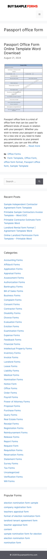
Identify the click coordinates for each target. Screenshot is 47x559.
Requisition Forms (13, 450)
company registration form (17, 507)
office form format (13, 162)
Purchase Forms (12, 410)
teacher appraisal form (16, 525)
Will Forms (9, 481)
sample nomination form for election (23, 533)
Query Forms (10, 415)
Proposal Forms (12, 406)
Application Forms (13, 269)
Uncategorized (11, 472)
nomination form (12, 542)
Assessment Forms (14, 278)
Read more (34, 146)
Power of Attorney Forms (17, 401)
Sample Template (19, 166)
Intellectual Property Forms (18, 348)
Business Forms (12, 295)
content (8, 529)
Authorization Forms (14, 282)
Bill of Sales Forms (13, 291)
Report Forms (11, 441)
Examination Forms (14, 331)
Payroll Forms (11, 397)
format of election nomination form (22, 516)
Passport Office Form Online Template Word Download (22, 48)
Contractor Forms (13, 308)
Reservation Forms (13, 454)
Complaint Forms (13, 300)
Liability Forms (11, 370)
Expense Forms (12, 335)
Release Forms (11, 437)
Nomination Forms (13, 379)
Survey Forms (11, 463)
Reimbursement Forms (16, 432)
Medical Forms (11, 375)
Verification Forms (13, 477)
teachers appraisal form (16, 511)
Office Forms (14, 154)
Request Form (11, 446)
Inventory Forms (12, 353)
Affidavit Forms (12, 264)
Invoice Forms (11, 357)
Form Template (15, 158)
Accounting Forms (13, 260)
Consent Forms (12, 304)
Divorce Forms (11, 317)
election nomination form (17, 538)
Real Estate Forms (13, 419)
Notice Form (10, 384)
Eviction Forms (11, 326)
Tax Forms (9, 468)
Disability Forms (12, 313)
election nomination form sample (21, 503)
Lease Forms (10, 366)
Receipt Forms (11, 423)
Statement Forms (13, 459)
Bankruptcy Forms (13, 286)
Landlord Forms (12, 362)
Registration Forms (14, 428)
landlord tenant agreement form (20, 520)
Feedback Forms (12, 339)
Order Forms (10, 392)
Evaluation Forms (13, 322)
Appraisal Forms (12, 273)
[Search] (39, 181)
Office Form (30, 158)
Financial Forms (12, 344)
